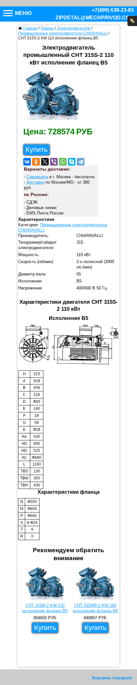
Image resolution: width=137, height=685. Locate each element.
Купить (36, 149)
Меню (23, 13)
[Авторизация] (132, 21)
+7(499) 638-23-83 (113, 10)
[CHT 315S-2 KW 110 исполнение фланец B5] (53, 96)
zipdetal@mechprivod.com (94, 17)
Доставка (35, 182)
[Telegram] (80, 162)
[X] (45, 162)
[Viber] (54, 162)
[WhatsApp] (63, 162)
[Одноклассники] (36, 162)
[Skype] (72, 162)
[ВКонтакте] (27, 162)
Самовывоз (37, 176)
